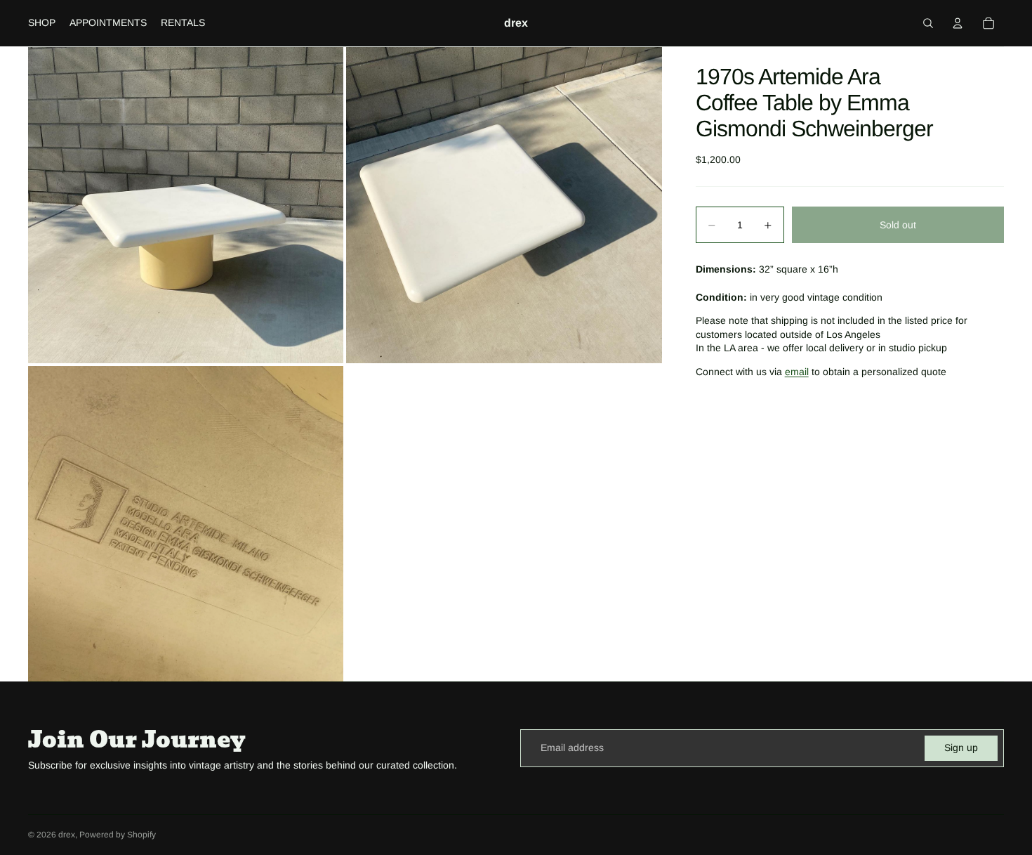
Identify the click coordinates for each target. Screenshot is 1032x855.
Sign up (961, 747)
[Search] (928, 23)
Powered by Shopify (117, 835)
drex (66, 835)
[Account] (957, 23)
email (797, 371)
